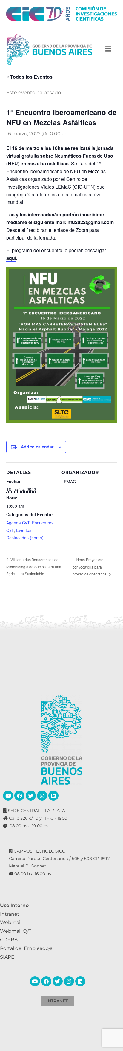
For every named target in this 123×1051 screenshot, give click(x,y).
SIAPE (7, 957)
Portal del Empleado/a (26, 948)
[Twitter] (31, 796)
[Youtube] (8, 796)
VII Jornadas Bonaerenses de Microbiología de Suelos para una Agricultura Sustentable (33, 566)
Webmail (10, 922)
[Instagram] (42, 796)
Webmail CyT (15, 931)
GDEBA (9, 940)
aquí (11, 257)
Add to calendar (37, 447)
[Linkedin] (53, 796)
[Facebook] (19, 796)
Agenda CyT (18, 523)
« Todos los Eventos (29, 76)
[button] (108, 50)
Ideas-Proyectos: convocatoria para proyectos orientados (90, 566)
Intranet (9, 914)
